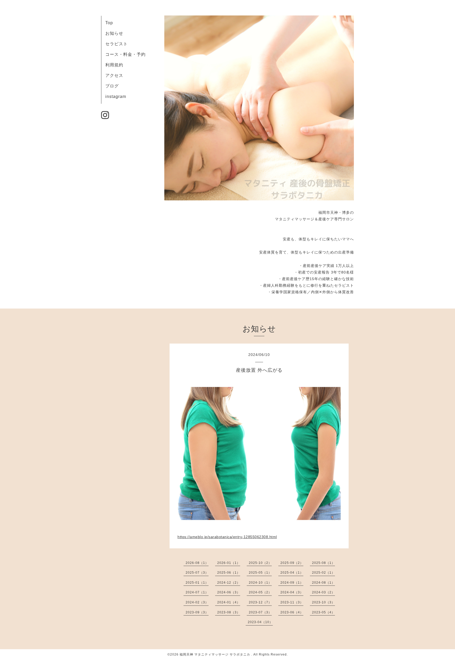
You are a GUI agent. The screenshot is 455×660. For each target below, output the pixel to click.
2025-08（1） (323, 563)
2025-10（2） (260, 563)
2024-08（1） (323, 582)
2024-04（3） (291, 592)
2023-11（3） (291, 602)
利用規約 (114, 65)
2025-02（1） (323, 572)
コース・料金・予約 (125, 54)
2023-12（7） (260, 602)
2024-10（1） (260, 582)
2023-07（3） (260, 612)
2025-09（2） (291, 563)
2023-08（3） (228, 612)
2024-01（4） (228, 602)
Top (109, 23)
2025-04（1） (291, 572)
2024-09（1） (291, 582)
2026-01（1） (228, 563)
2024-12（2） (228, 582)
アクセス (114, 75)
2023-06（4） (291, 612)
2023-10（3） (323, 602)
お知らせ (114, 33)
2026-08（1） (197, 563)
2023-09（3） (197, 612)
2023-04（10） (260, 622)
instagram (115, 96)
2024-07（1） (197, 592)
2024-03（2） (323, 592)
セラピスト (116, 44)
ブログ (112, 86)
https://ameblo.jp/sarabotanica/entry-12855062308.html (227, 537)
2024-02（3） (197, 602)
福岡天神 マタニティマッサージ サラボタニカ (215, 654)
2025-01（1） (197, 582)
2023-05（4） (323, 612)
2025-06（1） (228, 572)
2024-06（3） (228, 592)
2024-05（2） (260, 592)
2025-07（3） (197, 572)
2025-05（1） (260, 572)
